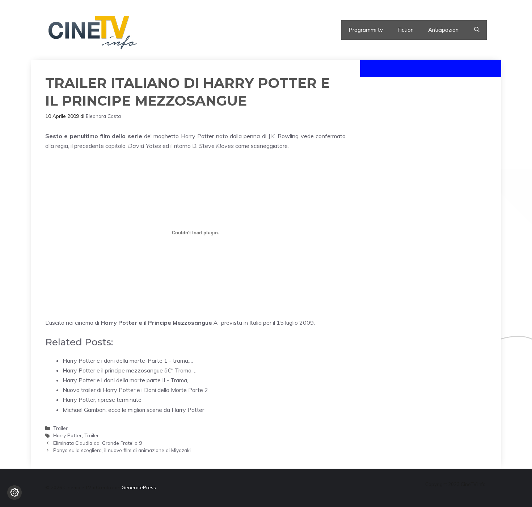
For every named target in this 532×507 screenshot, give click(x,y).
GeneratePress (139, 487)
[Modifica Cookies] (14, 492)
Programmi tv (366, 29)
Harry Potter (67, 435)
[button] (477, 30)
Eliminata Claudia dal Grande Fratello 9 (97, 443)
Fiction (405, 29)
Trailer (60, 428)
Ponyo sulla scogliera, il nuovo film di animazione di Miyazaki (122, 450)
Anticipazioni (444, 29)
